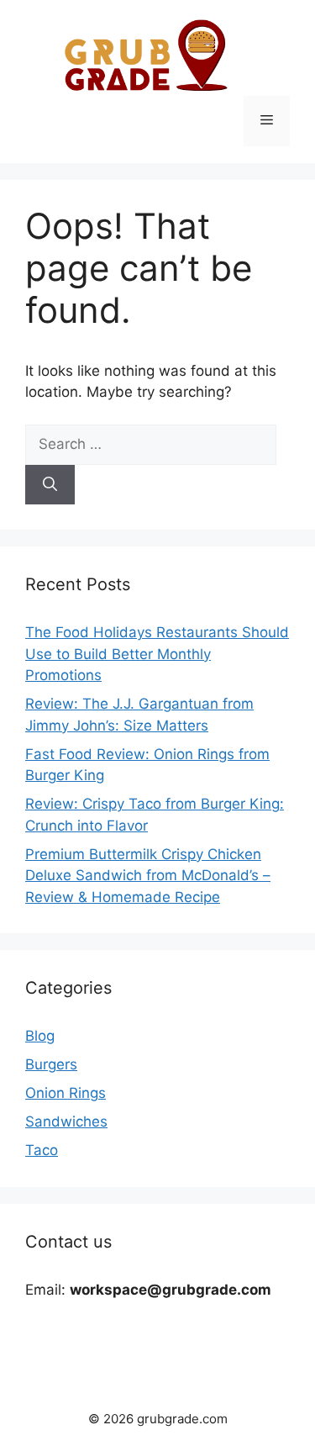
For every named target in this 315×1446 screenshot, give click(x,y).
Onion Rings (65, 1092)
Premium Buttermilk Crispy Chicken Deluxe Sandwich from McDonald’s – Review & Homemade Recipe (147, 875)
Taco (41, 1150)
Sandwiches (66, 1121)
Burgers (51, 1064)
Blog (40, 1035)
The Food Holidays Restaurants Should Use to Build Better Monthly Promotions (157, 653)
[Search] (50, 485)
